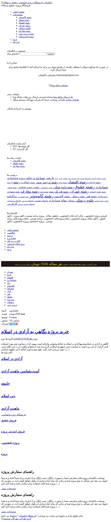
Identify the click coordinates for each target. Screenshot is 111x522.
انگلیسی (11, 233)
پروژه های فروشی (16, 244)
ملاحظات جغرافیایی (14, 201)
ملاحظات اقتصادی (41, 201)
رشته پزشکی (78, 196)
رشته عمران (24, 25)
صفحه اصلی (18, 12)
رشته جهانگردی (27, 182)
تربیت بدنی (12, 305)
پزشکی (10, 302)
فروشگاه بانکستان (27, 516)
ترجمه (10, 235)
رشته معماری (13, 191)
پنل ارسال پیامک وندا (63, 97)
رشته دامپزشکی (26, 36)
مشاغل (71, 200)
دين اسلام (8, 396)
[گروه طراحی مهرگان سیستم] (16, 518)
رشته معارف (24, 31)
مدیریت (10, 299)
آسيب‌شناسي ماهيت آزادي (20, 371)
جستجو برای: (13, 53)
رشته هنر (91, 196)
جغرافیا (10, 288)
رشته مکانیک (103, 197)
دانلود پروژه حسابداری (19, 178)
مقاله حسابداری (58, 200)
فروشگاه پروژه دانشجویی (13, 414)
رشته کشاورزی (23, 197)
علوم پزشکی (24, 28)
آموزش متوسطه (90, 178)
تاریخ (9, 275)
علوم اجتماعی (99, 201)
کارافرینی (12, 204)
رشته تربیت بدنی (26, 34)
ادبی (60, 178)
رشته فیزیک (62, 191)
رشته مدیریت (47, 191)
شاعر (106, 201)
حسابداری (39, 178)
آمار (9, 291)
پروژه (4, 454)
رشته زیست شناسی (29, 187)
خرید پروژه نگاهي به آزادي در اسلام (35, 331)
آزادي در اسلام (11, 359)
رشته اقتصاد (24, 23)
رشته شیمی (12, 187)
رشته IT (10, 183)
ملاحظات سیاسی (29, 204)
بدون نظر (33, 339)
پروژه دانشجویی (10, 442)
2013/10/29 (23, 339)
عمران (10, 272)
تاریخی (50, 178)
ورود (15, 39)
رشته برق (63, 182)
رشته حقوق (24, 20)
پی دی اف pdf (13, 241)
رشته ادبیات (94, 182)
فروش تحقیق (8, 420)
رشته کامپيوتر (62, 196)
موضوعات (18, 14)
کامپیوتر (11, 286)
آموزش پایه (80, 178)
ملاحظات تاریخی (28, 201)
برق (9, 283)
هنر (8, 294)
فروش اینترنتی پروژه (13, 431)
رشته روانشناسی (46, 188)
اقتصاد (10, 277)
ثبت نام (16, 42)
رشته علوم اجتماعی (97, 192)
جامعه (5, 383)
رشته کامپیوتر (25, 17)
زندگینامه (12, 196)
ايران (56, 178)
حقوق (9, 297)
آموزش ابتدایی (101, 178)
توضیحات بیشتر (8, 488)
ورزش (20, 204)
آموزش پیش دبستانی (69, 178)
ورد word (11, 238)
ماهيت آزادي (10, 408)
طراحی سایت (72, 100)
